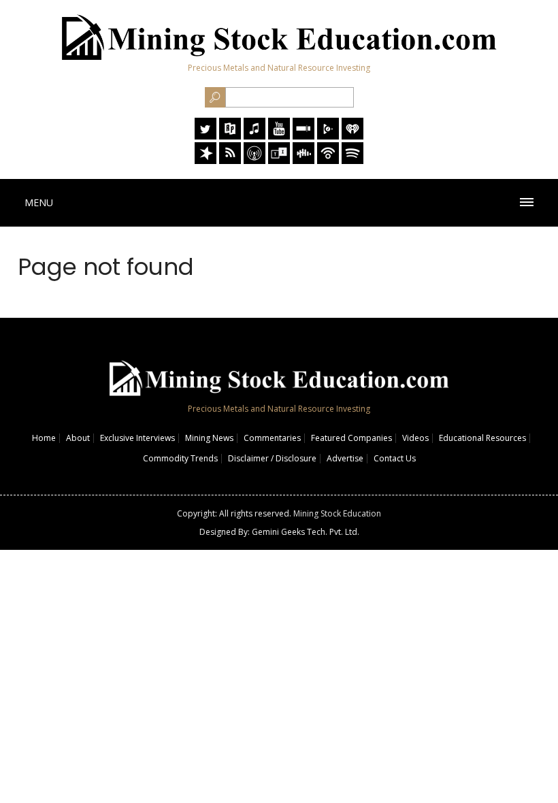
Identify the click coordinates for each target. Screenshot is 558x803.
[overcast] (254, 160)
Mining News (209, 438)
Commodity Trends (180, 458)
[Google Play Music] (328, 135)
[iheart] (352, 135)
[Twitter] (205, 135)
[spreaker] (205, 160)
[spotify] (352, 160)
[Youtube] (279, 135)
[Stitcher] (303, 135)
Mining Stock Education (337, 513)
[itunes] (254, 135)
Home (44, 438)
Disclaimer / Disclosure (272, 458)
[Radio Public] (230, 135)
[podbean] (328, 160)
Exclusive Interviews (137, 438)
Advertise (345, 458)
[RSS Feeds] (230, 160)
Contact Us (395, 458)
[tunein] (279, 160)
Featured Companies (351, 438)
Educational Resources (482, 438)
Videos (415, 438)
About (78, 438)
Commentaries (272, 438)
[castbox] (303, 160)
